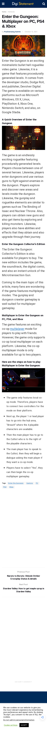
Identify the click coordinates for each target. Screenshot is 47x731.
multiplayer (17, 328)
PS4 (4, 487)
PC (37, 483)
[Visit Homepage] (23, 4)
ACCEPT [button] (24, 725)
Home (4, 12)
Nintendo (11, 12)
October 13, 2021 (31, 32)
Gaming (30, 483)
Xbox (11, 487)
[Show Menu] (3, 4)
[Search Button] (43, 4)
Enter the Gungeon (16, 483)
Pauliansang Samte (12, 32)
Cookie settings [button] (10, 725)
